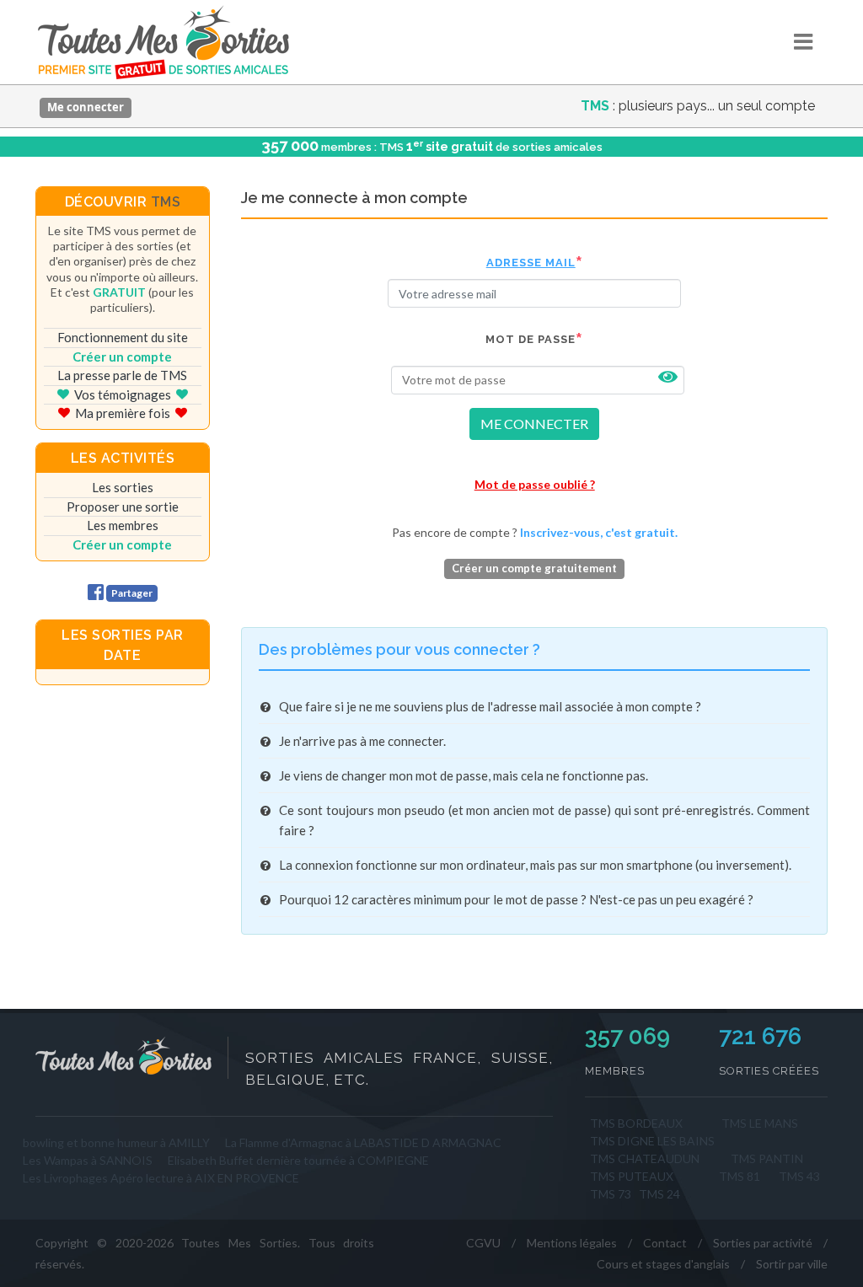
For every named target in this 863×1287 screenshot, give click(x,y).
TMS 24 (659, 1194)
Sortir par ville (792, 1264)
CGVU (483, 1243)
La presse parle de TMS (122, 375)
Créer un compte (122, 356)
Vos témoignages (122, 394)
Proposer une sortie (123, 506)
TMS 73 (610, 1194)
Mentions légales (572, 1243)
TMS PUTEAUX (631, 1176)
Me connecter (85, 107)
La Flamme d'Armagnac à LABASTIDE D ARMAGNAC (363, 1142)
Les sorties (122, 487)
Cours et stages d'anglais (663, 1264)
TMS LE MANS (759, 1123)
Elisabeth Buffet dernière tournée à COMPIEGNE (298, 1160)
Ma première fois (122, 413)
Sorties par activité (762, 1243)
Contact (665, 1243)
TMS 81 (739, 1176)
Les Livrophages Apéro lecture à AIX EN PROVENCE (161, 1178)
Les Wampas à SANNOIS (88, 1160)
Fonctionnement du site (122, 337)
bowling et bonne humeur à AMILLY (116, 1142)
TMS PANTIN (767, 1158)
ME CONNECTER (534, 424)
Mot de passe (530, 339)
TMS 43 (799, 1176)
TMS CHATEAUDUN (645, 1158)
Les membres (122, 525)
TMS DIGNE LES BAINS (652, 1141)
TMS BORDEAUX (636, 1123)
